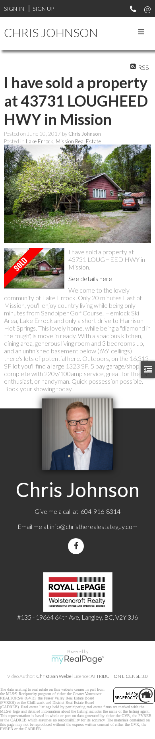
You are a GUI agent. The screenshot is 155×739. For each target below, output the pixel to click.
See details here (90, 278)
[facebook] (77, 546)
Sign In (14, 8)
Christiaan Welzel (54, 676)
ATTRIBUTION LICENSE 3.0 (119, 676)
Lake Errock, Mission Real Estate (63, 141)
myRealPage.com (78, 659)
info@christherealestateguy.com (94, 526)
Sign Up (43, 8)
